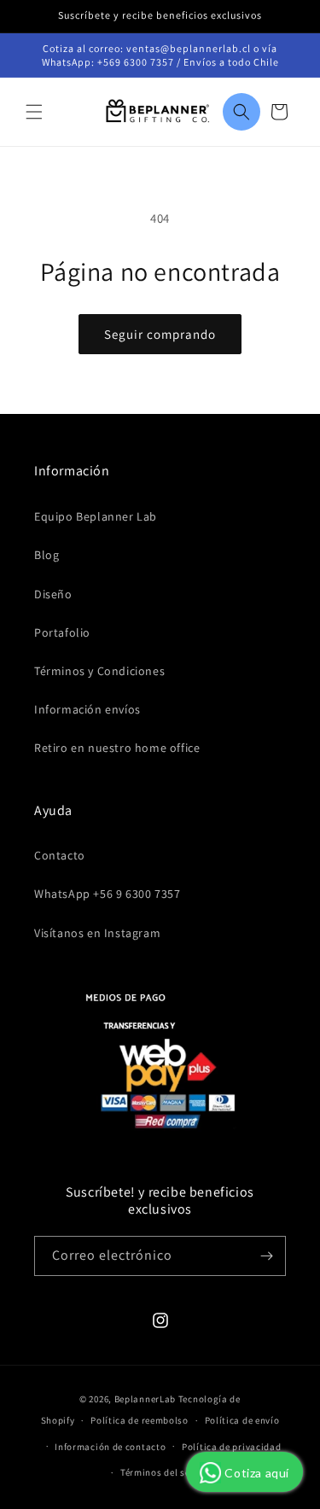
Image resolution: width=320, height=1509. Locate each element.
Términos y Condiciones (99, 671)
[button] (34, 112)
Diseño (53, 594)
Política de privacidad (231, 1447)
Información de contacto (110, 1447)
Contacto (59, 855)
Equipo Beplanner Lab (95, 516)
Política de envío (242, 1420)
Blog (46, 554)
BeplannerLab (145, 1399)
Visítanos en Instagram (97, 933)
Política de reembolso (139, 1420)
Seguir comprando (160, 334)
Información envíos (87, 709)
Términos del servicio (168, 1472)
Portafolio (62, 632)
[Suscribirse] (266, 1256)
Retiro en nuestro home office (117, 747)
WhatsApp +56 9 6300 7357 (107, 893)
